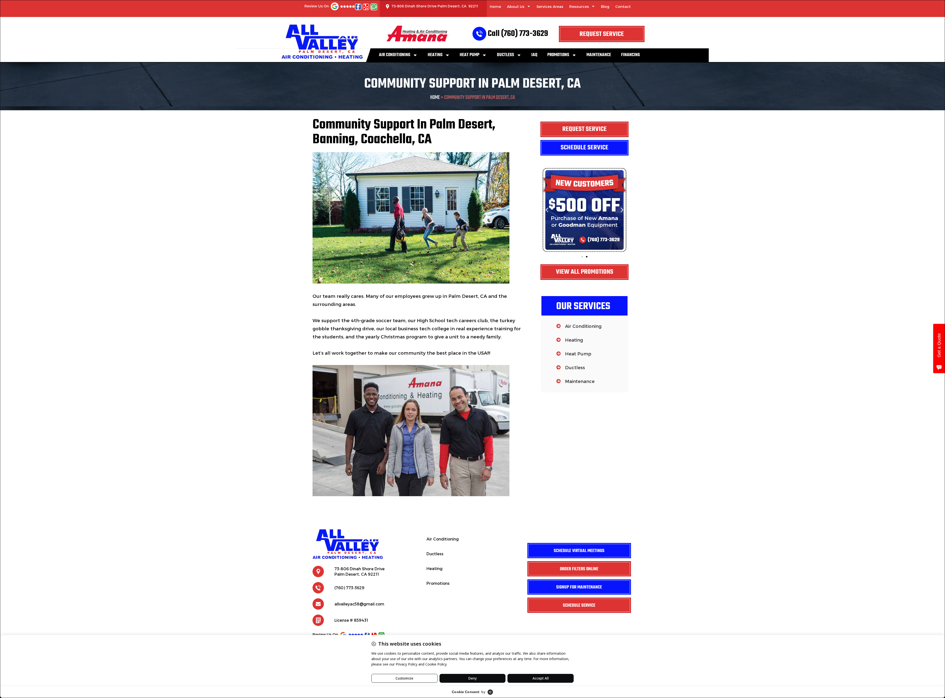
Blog (605, 6)
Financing (630, 55)
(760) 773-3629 (349, 587)
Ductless (505, 55)
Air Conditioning (394, 55)
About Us (515, 6)
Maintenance (598, 55)
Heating (435, 55)
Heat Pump (469, 55)
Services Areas (549, 6)
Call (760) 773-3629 (518, 34)
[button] (547, 210)
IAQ (534, 55)
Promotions (558, 55)
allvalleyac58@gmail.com (359, 604)
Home (495, 6)
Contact (623, 6)
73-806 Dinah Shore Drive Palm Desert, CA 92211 (435, 6)
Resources (579, 6)
